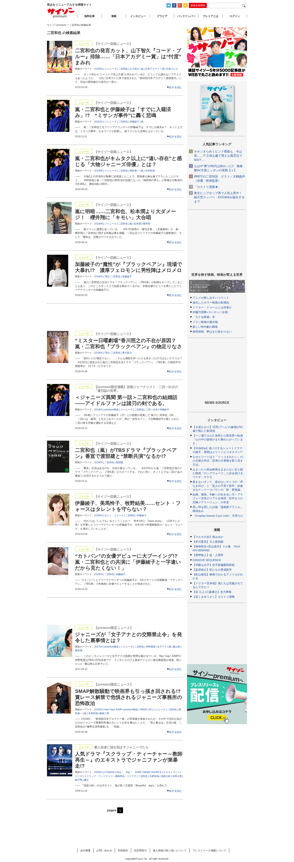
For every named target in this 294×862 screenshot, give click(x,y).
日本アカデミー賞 (154, 68)
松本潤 (137, 223)
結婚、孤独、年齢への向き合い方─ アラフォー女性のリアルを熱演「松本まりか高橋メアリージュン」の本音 (218, 498)
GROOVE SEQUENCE (207, 560)
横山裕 (176, 646)
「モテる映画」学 (204, 317)
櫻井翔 (146, 223)
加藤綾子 (127, 276)
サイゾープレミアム (61, 12)
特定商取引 (140, 850)
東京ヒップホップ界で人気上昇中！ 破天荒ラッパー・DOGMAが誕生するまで (219, 197)
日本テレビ (172, 68)
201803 (98, 574)
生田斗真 (177, 776)
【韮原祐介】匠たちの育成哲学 (212, 569)
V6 (150, 709)
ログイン (235, 16)
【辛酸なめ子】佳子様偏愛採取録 (214, 564)
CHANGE (109, 772)
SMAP (143, 709)
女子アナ (162, 646)
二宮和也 (123, 68)
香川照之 (127, 352)
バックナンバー (186, 16)
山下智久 (134, 68)
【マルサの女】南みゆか (208, 536)
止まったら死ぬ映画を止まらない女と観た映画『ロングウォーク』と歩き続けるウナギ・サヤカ (218, 473)
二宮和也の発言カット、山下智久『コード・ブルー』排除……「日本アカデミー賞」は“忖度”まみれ (128, 56)
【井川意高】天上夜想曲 (208, 541)
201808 (98, 223)
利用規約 (123, 850)
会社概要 (85, 850)
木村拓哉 (150, 170)
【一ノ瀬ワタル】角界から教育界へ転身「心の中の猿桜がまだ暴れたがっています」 (218, 439)
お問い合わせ (104, 850)
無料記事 (89, 16)
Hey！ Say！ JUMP (129, 772)
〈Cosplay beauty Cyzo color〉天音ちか (218, 515)
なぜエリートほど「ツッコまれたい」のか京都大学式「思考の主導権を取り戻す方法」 (218, 460)
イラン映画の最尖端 (205, 322)
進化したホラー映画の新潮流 (211, 302)
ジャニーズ (110, 68)
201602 (98, 709)
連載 (113, 16)
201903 (98, 68)
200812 (98, 772)
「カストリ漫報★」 (207, 186)
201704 (98, 646)
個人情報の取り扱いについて (170, 850)
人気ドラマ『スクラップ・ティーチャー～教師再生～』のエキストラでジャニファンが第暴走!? (128, 760)
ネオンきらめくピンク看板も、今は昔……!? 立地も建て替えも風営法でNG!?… (218, 155)
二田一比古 (152, 409)
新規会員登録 (198, 5)
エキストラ (169, 772)
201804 (98, 352)
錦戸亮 (78, 780)
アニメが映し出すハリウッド (211, 297)
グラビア (162, 16)
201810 (98, 121)
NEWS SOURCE (152, 772)
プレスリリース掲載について (209, 850)
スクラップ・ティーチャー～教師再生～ (105, 776)
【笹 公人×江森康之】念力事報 (212, 591)
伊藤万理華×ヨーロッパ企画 (210, 312)
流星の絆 (165, 776)
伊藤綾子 (134, 121)
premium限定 (111, 409)
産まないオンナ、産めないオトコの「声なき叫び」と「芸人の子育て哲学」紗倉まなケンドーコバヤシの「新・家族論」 (218, 485)
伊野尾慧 (150, 646)
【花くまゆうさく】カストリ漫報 (214, 596)
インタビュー (138, 16)
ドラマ (132, 776)
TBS (106, 276)
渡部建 (119, 462)
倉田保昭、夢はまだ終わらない (212, 331)
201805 (98, 276)
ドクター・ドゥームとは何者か (212, 307)
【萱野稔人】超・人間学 (208, 555)
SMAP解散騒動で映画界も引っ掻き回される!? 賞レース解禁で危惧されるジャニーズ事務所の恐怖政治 (128, 697)
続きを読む (175, 87)
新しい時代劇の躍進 (205, 326)
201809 (98, 170)
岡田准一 (134, 170)
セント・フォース (114, 515)
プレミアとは (210, 16)
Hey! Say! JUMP (113, 709)
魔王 (86, 780)
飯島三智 (104, 713)
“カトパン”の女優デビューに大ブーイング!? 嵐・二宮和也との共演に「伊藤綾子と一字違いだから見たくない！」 (128, 562)
